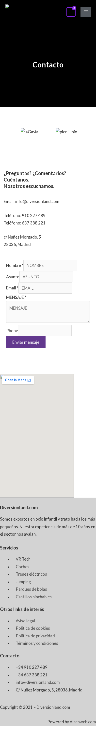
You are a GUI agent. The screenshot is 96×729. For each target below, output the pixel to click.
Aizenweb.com (83, 721)
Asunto (12, 276)
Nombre (14, 265)
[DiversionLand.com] (29, 12)
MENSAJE (16, 297)
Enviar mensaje (25, 342)
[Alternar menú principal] (85, 12)
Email (12, 288)
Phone (12, 330)
